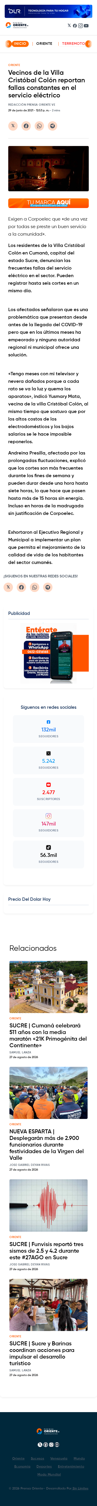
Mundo (79, 1458)
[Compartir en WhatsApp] (39, 126)
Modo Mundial (49, 1474)
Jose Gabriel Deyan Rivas (29, 1165)
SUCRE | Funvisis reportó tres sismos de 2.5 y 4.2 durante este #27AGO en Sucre (46, 1251)
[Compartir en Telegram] (52, 126)
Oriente (44, 44)
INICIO (20, 44)
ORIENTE (14, 65)
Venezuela (59, 1458)
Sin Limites (80, 1488)
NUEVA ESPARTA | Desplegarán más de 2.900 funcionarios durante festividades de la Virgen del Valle (46, 1145)
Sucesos (37, 1458)
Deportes (44, 1466)
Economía (22, 1466)
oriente (15, 1018)
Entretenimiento (71, 1466)
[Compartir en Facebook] (26, 126)
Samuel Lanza (20, 1052)
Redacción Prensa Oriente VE (31, 105)
